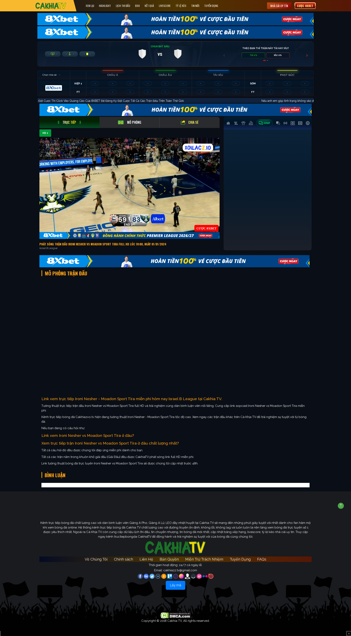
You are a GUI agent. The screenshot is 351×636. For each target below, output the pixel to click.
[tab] (69, 122)
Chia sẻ (193, 122)
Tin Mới (195, 5)
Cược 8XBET (305, 5)
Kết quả (149, 5)
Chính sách (123, 559)
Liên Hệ (146, 559)
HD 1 (45, 133)
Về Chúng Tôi (96, 559)
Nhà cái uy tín (279, 5)
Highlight (105, 5)
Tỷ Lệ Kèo (181, 5)
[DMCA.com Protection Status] (175, 615)
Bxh (137, 5)
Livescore (165, 5)
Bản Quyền (169, 559)
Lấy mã (175, 585)
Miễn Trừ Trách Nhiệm (204, 559)
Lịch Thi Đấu (123, 5)
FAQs (261, 559)
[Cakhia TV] (50, 5)
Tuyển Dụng (211, 5)
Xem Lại (90, 5)
